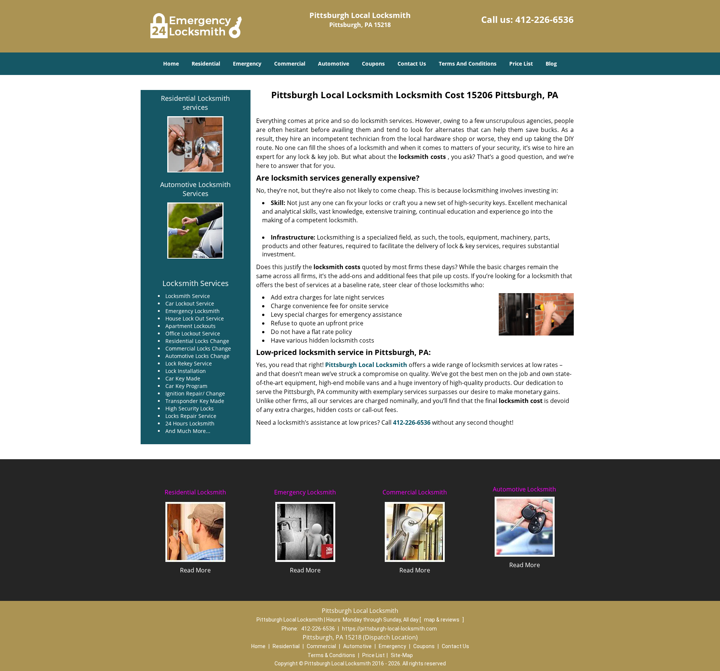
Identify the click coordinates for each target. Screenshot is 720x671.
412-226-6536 (544, 19)
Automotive (333, 63)
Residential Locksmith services (195, 103)
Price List (521, 63)
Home (171, 63)
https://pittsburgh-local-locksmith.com (389, 629)
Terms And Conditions (467, 63)
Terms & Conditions (331, 655)
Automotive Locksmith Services (195, 189)
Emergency (247, 63)
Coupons (373, 63)
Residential (206, 63)
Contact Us (412, 63)
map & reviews (442, 620)
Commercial (289, 63)
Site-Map (402, 655)
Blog (551, 63)
